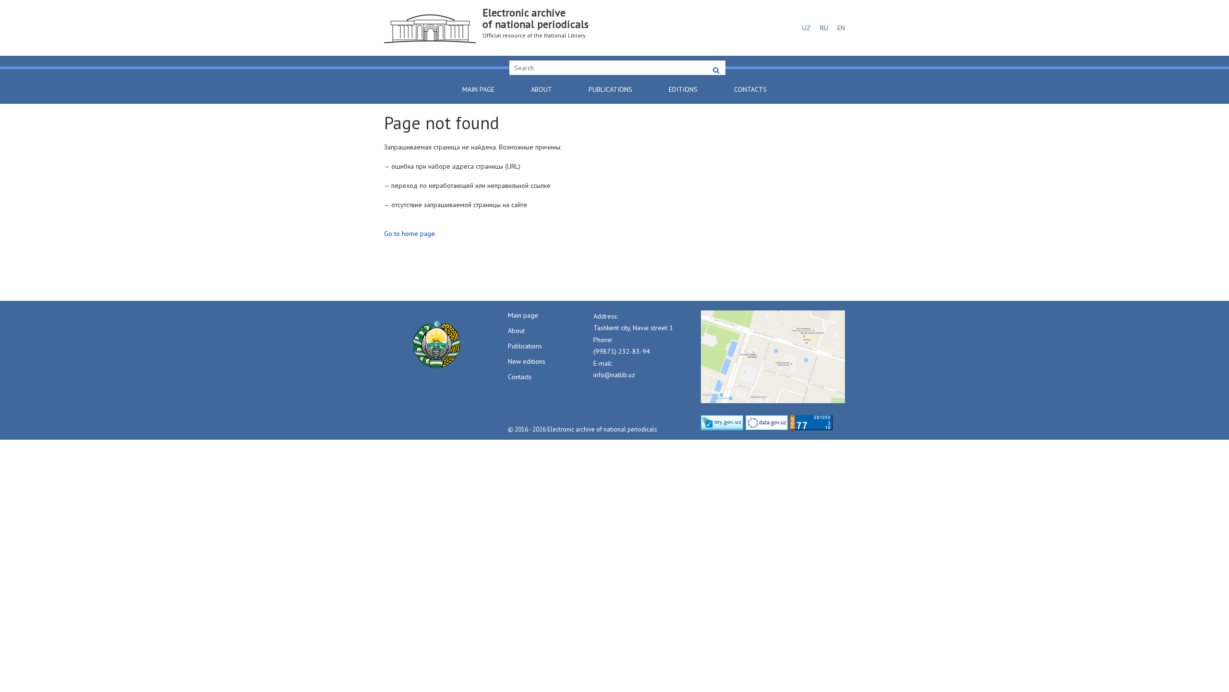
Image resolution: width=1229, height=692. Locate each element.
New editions (526, 361)
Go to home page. (410, 233)
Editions (683, 89)
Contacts (750, 89)
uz (806, 28)
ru (824, 28)
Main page (478, 89)
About (541, 89)
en (841, 28)
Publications (610, 89)
